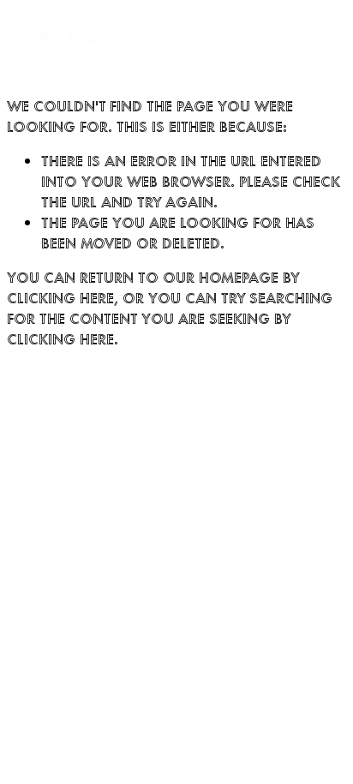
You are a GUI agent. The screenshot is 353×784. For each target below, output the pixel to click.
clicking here (60, 297)
